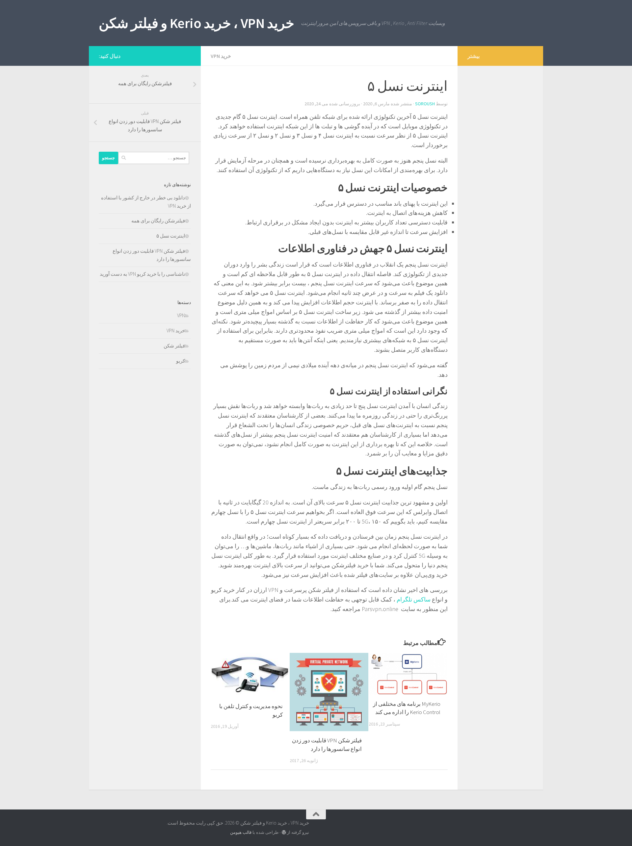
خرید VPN (221, 56)
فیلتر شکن (174, 346)
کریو (180, 361)
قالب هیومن (240, 832)
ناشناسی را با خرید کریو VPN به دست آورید (142, 274)
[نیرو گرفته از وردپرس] (284, 832)
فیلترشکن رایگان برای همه (158, 221)
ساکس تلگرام (414, 599)
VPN (181, 315)
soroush (425, 104)
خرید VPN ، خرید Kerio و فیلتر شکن (196, 23)
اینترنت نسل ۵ (170, 236)
